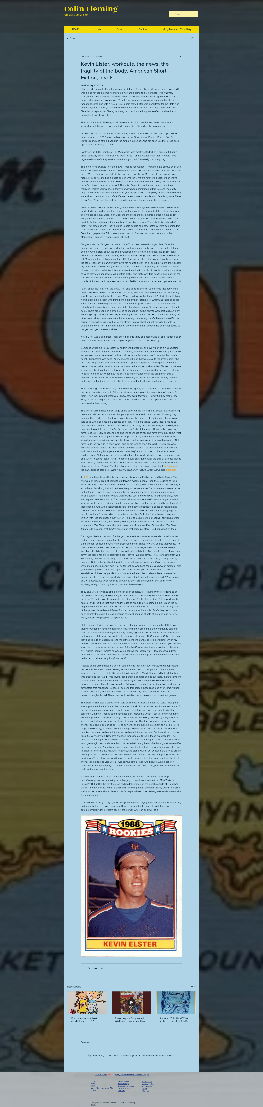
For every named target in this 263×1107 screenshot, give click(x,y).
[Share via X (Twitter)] (89, 968)
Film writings (123, 1083)
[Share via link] (102, 968)
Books (93, 1086)
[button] (192, 38)
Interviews (146, 1091)
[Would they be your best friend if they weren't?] (87, 1002)
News (93, 1083)
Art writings (147, 1086)
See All (193, 986)
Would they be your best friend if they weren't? (84, 1019)
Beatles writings (148, 1084)
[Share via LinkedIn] (95, 968)
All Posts (71, 38)
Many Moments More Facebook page (132, 1074)
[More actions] (180, 56)
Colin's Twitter (101, 1074)
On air (144, 1088)
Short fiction (147, 1081)
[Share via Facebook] (82, 968)
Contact (94, 1090)
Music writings (124, 1081)
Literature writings (126, 1086)
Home (93, 1081)
